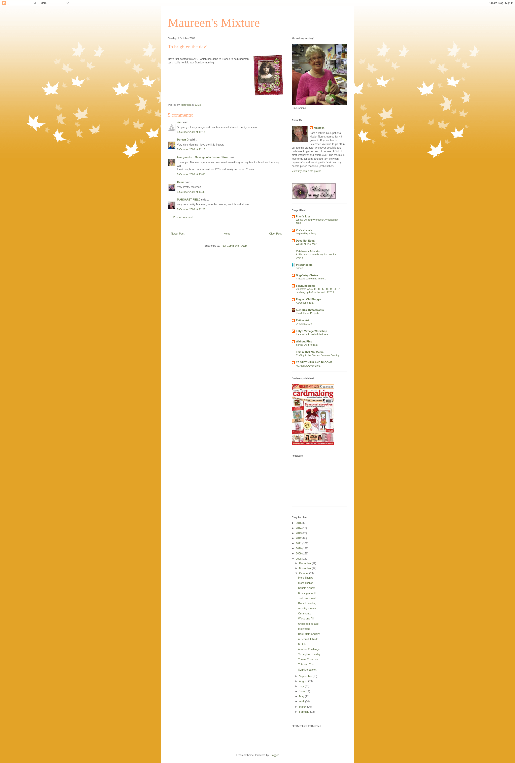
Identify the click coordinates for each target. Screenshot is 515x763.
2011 (299, 543)
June (302, 691)
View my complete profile (306, 171)
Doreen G (183, 139)
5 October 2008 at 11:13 (191, 131)
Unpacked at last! (308, 623)
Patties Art (302, 320)
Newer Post (177, 233)
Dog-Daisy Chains (307, 275)
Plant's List (303, 216)
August (303, 681)
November (305, 568)
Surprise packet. (307, 669)
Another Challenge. (309, 649)
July (302, 686)
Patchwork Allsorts (307, 251)
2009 (299, 553)
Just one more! (307, 598)
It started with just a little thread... (313, 334)
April (302, 701)
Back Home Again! (309, 633)
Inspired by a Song (306, 233)
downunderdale (305, 285)
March (303, 706)
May (302, 696)
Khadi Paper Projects (307, 313)
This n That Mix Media (309, 352)
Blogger (274, 755)
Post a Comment (183, 217)
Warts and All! (306, 618)
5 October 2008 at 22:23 (191, 209)
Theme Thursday (308, 659)
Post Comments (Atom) (234, 245)
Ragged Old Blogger (308, 299)
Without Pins (304, 341)
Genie (180, 182)
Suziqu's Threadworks (310, 309)
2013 (299, 533)
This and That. (306, 664)
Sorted (299, 268)
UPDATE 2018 (304, 323)
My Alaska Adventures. (308, 365)
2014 (299, 528)
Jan (179, 122)
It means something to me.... (311, 278)
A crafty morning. (308, 608)
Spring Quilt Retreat (306, 344)
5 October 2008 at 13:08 (191, 174)
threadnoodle (304, 264)
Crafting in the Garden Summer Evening (318, 355)
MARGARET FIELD (188, 199)
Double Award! (306, 587)
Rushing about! (307, 593)
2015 (299, 522)
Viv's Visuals (304, 230)
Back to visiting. (307, 603)
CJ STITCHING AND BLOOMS (314, 362)
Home (227, 233)
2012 (299, 538)
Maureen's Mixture (214, 22)
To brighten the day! (309, 654)
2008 (299, 558)
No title (302, 644)
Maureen (319, 127)
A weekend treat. (305, 302)
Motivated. (304, 628)
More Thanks (305, 577)
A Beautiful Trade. (308, 639)
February (304, 711)
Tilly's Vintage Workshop (311, 331)
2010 (299, 548)
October (304, 573)
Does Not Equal (305, 240)
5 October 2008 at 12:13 (191, 149)
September (306, 676)
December (305, 563)
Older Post (275, 233)
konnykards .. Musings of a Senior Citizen (203, 157)
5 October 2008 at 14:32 (191, 191)
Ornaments (304, 613)
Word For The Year (306, 244)
